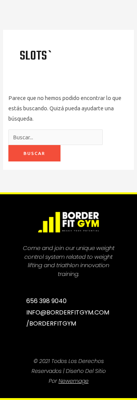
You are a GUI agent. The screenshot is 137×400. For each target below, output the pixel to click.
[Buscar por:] (55, 137)
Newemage (74, 381)
